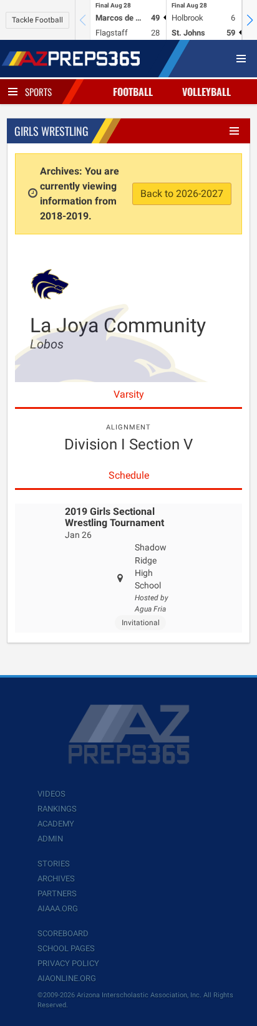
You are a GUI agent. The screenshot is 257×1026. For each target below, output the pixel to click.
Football (133, 91)
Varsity (129, 394)
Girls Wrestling (51, 131)
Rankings (57, 808)
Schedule (129, 475)
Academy (55, 823)
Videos (51, 793)
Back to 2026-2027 (181, 193)
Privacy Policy (68, 963)
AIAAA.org (57, 908)
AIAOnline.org (66, 978)
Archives (56, 878)
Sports (38, 91)
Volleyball (206, 91)
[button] (249, 20)
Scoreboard (63, 933)
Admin (50, 838)
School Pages (66, 948)
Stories (53, 863)
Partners (57, 893)
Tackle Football (37, 20)
